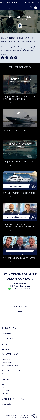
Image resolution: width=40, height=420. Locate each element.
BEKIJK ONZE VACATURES (30, 2)
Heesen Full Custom (8, 339)
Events (4, 388)
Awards (4, 374)
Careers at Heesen (13, 399)
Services (7, 349)
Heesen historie (7, 362)
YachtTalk (5, 393)
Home (9, 8)
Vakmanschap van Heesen (10, 365)
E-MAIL (20, 311)
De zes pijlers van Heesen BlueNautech (14, 371)
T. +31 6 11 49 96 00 (20, 306)
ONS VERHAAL (10, 354)
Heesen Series (6, 333)
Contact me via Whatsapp (21, 288)
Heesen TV (5, 391)
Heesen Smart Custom (9, 336)
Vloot (6, 345)
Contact (7, 404)
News (4, 385)
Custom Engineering (8, 368)
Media (6, 380)
